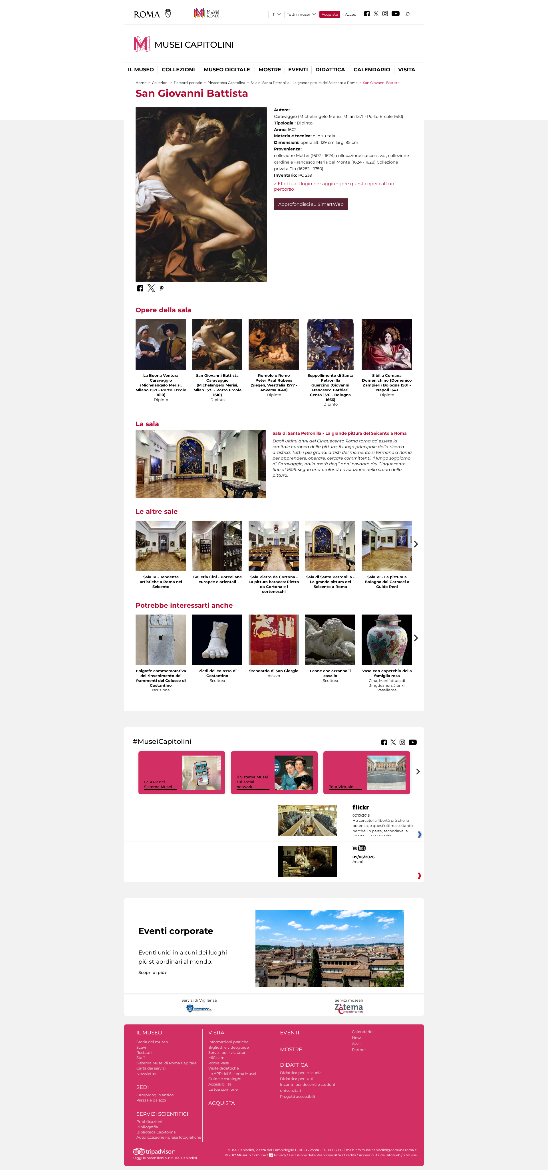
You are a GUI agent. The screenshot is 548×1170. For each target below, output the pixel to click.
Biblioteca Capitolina (156, 1132)
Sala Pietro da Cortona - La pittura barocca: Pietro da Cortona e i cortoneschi (274, 584)
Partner (359, 1049)
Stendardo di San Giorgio (274, 670)
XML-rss (410, 1155)
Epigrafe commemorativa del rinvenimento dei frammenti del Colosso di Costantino (161, 678)
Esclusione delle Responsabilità (315, 1155)
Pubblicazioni (149, 1121)
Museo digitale (227, 70)
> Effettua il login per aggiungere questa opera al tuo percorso (334, 186)
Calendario (372, 70)
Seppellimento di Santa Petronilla (330, 377)
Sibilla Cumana (387, 375)
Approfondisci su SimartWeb (311, 204)
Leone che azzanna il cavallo (330, 673)
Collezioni (178, 70)
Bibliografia (147, 1127)
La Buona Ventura (160, 375)
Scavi (141, 1047)
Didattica (330, 70)
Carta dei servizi (151, 1068)
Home (141, 82)
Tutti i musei (298, 14)
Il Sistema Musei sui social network (252, 782)
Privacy (280, 1155)
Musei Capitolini (194, 44)
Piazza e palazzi (151, 1100)
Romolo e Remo (274, 375)
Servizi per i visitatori (227, 1052)
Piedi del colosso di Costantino (217, 673)
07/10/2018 (382, 826)
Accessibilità (219, 1084)
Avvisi (357, 1043)
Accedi (351, 14)
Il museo (141, 70)
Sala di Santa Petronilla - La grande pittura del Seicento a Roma (304, 82)
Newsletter (146, 1073)
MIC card (216, 1057)
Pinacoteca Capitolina (226, 82)
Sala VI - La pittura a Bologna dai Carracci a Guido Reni (387, 582)
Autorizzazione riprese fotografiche (168, 1137)
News (357, 1037)
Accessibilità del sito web (379, 1155)
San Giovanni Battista (217, 375)
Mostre (270, 70)
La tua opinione (223, 1089)
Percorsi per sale (188, 82)
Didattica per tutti (296, 1078)
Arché (357, 861)
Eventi (298, 70)
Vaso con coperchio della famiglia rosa (387, 673)
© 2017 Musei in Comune (245, 1155)
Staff (140, 1057)
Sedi (142, 1087)
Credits (350, 1155)
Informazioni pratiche (228, 1042)
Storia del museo (152, 1042)
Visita (406, 70)
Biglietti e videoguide (228, 1047)
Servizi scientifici (162, 1114)
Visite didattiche (223, 1068)
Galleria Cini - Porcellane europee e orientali (217, 579)
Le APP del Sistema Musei (158, 784)
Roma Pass (218, 1063)
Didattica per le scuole (301, 1072)
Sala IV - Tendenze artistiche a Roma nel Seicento (161, 582)
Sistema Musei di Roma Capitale (166, 1063)
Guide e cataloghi (224, 1078)
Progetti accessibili (297, 1096)
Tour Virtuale (341, 786)
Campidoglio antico (155, 1095)
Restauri (144, 1052)
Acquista (330, 14)
